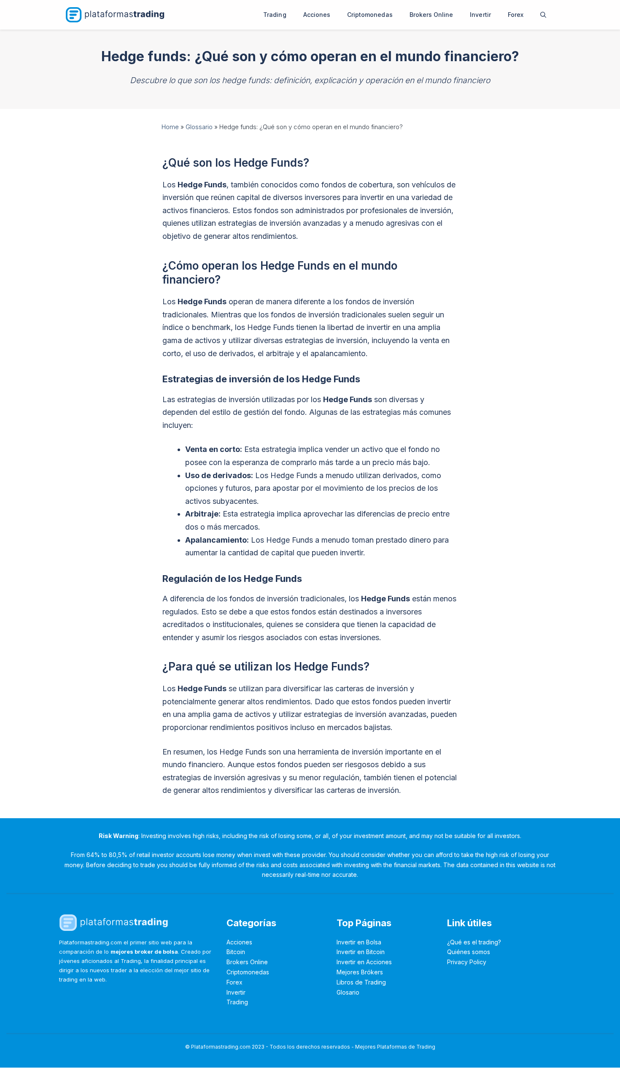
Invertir (480, 14)
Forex (515, 14)
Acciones (316, 14)
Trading (274, 14)
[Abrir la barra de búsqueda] (543, 14)
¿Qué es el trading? (474, 942)
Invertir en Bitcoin (361, 951)
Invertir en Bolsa (359, 942)
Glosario (348, 992)
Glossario (199, 127)
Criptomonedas (370, 14)
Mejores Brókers (360, 972)
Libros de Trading (361, 982)
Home (170, 127)
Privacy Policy (466, 961)
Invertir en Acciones (364, 961)
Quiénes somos (468, 951)
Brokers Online (431, 14)
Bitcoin (235, 951)
